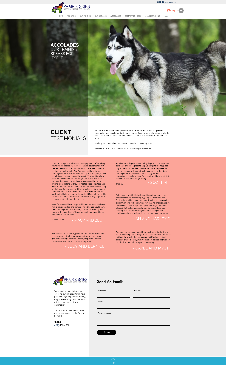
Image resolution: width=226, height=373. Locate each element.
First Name (101, 291)
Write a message (104, 313)
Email (99, 302)
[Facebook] (181, 10)
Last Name (137, 291)
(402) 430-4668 (170, 2)
